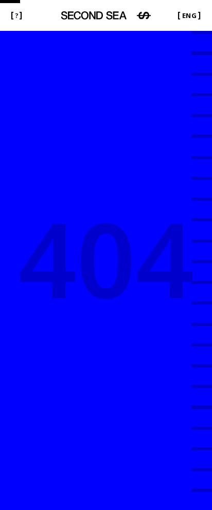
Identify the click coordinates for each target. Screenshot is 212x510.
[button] (16, 16)
